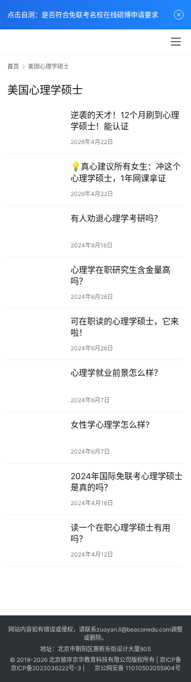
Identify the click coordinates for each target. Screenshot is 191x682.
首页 (13, 66)
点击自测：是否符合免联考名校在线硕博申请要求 (82, 14)
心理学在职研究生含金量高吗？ (120, 275)
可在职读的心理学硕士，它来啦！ (125, 327)
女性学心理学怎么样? (110, 425)
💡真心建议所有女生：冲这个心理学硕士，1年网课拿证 (126, 172)
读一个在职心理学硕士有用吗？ (120, 533)
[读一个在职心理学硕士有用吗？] (36, 540)
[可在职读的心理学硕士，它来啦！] (36, 334)
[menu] (176, 41)
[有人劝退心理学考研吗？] (36, 231)
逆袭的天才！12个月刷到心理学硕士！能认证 (125, 120)
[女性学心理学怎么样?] (36, 437)
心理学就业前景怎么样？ (116, 373)
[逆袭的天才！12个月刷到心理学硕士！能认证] (36, 128)
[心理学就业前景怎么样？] (36, 385)
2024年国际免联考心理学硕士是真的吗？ (127, 481)
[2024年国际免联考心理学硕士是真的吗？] (36, 489)
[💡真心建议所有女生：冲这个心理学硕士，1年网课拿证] (36, 179)
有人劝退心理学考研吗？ (116, 218)
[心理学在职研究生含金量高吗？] (36, 283)
